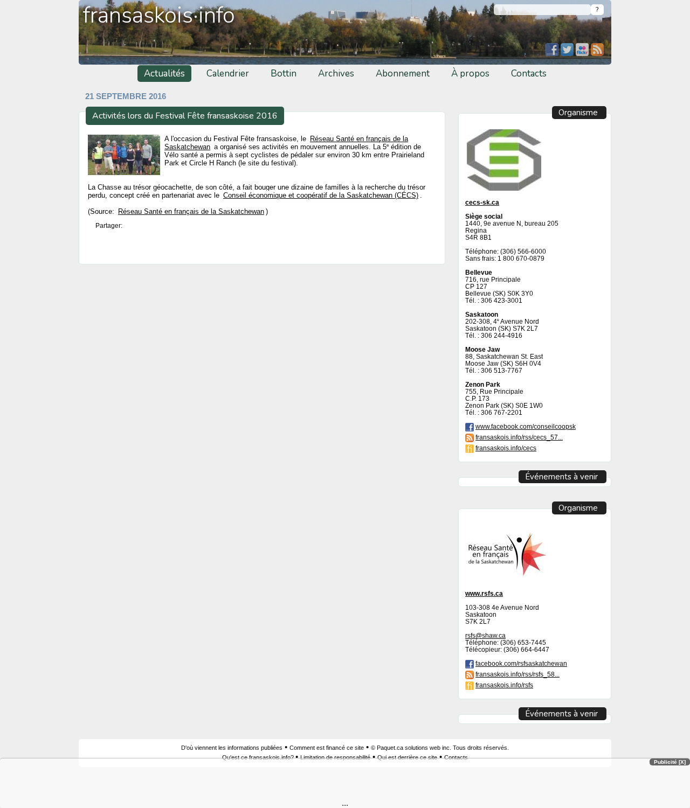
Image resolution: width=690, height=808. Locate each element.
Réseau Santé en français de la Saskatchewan (191, 211)
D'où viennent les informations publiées (231, 747)
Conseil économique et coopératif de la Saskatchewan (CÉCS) (320, 195)
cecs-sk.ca (482, 202)
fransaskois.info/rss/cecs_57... (519, 437)
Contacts (529, 73)
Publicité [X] (670, 762)
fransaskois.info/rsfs (504, 684)
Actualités (164, 73)
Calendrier (227, 73)
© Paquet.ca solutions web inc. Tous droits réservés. (440, 747)
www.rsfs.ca (484, 593)
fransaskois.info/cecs (505, 447)
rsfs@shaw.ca (485, 635)
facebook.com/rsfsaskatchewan (521, 663)
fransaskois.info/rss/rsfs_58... (517, 674)
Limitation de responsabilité (335, 757)
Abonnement (403, 73)
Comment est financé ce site (326, 747)
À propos (470, 73)
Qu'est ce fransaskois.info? (258, 757)
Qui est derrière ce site (407, 757)
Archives (336, 73)
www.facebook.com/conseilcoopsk (525, 426)
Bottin (283, 73)
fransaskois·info (159, 15)
